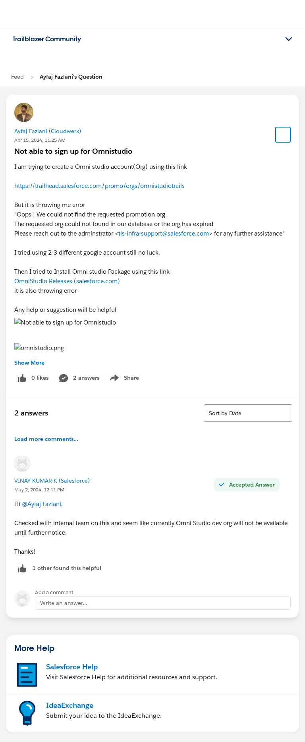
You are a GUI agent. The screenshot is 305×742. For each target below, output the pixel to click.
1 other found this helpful (66, 568)
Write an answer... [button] (63, 603)
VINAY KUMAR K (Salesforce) (52, 480)
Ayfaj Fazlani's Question (71, 76)
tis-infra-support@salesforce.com (163, 233)
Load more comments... (46, 438)
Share (123, 379)
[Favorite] (283, 135)
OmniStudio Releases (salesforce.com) (67, 281)
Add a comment (54, 592)
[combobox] (248, 413)
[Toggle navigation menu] (288, 39)
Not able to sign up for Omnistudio (73, 151)
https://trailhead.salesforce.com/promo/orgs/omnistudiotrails (99, 185)
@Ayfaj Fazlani (41, 504)
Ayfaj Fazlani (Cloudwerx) (47, 131)
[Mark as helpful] (21, 568)
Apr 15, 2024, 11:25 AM (40, 140)
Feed (17, 76)
